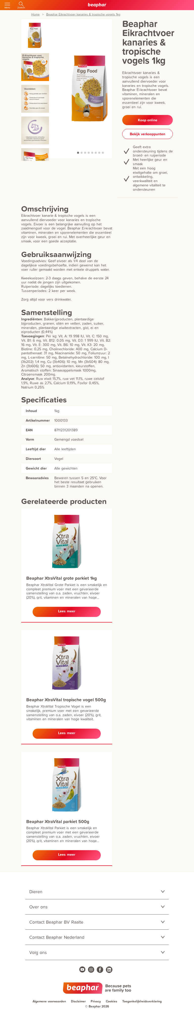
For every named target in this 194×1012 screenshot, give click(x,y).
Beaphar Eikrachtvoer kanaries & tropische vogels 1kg (83, 14)
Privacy (96, 1001)
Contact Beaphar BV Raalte (56, 922)
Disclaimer (78, 1001)
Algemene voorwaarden (49, 1001)
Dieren (35, 891)
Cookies (111, 1001)
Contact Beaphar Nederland (56, 937)
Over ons (38, 907)
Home (35, 14)
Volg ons (38, 952)
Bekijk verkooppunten (147, 134)
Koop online (147, 120)
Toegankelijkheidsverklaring (142, 1001)
